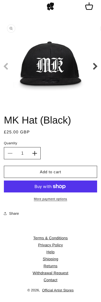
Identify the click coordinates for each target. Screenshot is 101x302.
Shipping (50, 259)
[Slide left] (5, 66)
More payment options (50, 199)
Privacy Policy (50, 245)
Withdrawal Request (50, 273)
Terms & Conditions (50, 238)
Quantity (10, 143)
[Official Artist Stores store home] (50, 6)
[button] (89, 6)
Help (50, 252)
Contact (50, 280)
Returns (50, 266)
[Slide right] (95, 66)
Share (14, 213)
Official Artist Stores (58, 290)
